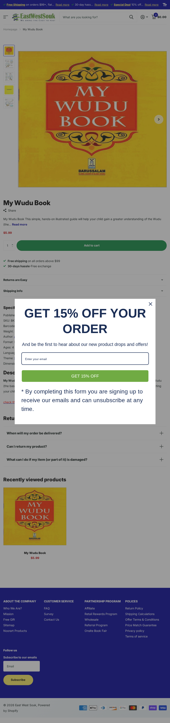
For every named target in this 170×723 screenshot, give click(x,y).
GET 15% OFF (85, 376)
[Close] (150, 304)
